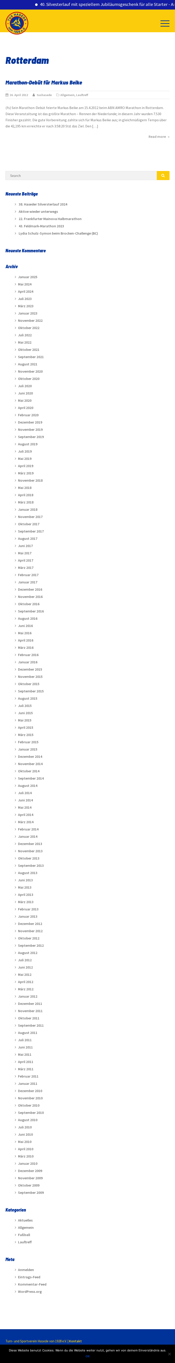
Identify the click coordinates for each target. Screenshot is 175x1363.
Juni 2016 (25, 625)
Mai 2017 (24, 553)
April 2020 (25, 407)
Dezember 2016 (30, 589)
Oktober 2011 (28, 1018)
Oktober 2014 (28, 771)
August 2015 (27, 698)
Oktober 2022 (28, 327)
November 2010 (30, 1098)
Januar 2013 (27, 916)
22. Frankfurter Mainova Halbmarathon (50, 218)
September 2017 (31, 531)
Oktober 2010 (28, 1105)
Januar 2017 (27, 582)
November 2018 (30, 480)
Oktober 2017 (28, 524)
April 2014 (25, 814)
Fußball (24, 1234)
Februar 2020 (28, 415)
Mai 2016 (24, 633)
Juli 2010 (25, 1127)
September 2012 (31, 945)
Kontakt (75, 1341)
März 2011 (25, 1069)
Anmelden (26, 1269)
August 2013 (27, 872)
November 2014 (30, 763)
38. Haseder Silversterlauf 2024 (43, 204)
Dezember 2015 (30, 669)
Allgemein (67, 95)
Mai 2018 (24, 487)
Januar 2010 (27, 1163)
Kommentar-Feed (32, 1284)
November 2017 (30, 516)
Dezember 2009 (30, 1170)
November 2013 (30, 851)
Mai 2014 (24, 807)
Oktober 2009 (28, 1185)
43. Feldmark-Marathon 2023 (41, 226)
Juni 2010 (25, 1134)
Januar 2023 (27, 313)
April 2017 (25, 560)
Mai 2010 (24, 1141)
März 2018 (25, 502)
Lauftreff (82, 95)
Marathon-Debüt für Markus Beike (43, 82)
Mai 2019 (24, 458)
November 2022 (30, 320)
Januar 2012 (27, 996)
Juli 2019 (25, 451)
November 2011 (30, 1011)
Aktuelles (25, 1220)
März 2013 (25, 902)
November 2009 (30, 1178)
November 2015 (30, 676)
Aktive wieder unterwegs (38, 211)
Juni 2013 (25, 880)
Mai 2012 (24, 974)
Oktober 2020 (28, 378)
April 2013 (25, 894)
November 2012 (30, 931)
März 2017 (25, 567)
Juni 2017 (25, 545)
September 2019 (31, 436)
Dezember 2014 (30, 756)
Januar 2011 (27, 1083)
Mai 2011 (24, 1054)
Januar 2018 (27, 509)
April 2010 (25, 1149)
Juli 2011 (25, 1040)
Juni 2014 (25, 800)
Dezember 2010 (30, 1090)
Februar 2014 (28, 829)
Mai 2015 (24, 720)
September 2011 (31, 1025)
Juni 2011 (25, 1047)
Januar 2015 (27, 749)
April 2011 (25, 1061)
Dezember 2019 (30, 422)
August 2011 (27, 1032)
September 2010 (31, 1112)
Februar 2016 (28, 654)
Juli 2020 (25, 386)
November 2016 (30, 596)
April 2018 (25, 495)
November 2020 (30, 371)
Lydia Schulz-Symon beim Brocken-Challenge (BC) (58, 233)
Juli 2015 (25, 705)
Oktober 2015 (28, 684)
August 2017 (27, 538)
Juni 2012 (25, 967)
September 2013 (31, 865)
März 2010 (25, 1156)
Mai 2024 (24, 284)
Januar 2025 (27, 277)
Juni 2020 (25, 393)
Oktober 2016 (28, 604)
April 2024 (25, 291)
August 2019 (27, 444)
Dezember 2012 (30, 923)
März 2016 (25, 647)
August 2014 (27, 785)
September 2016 (31, 611)
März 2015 (25, 734)
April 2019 (25, 465)
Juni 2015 (25, 713)
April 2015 (25, 727)
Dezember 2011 (30, 1003)
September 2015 (31, 691)
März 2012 (25, 989)
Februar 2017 (28, 574)
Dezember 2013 (30, 843)
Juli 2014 (25, 793)
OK (87, 1356)
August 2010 (27, 1120)
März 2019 (25, 473)
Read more (159, 136)
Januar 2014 (27, 836)
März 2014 (25, 822)
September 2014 (31, 778)
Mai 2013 (24, 887)
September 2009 (31, 1192)
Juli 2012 (25, 960)
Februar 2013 (28, 909)
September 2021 (31, 356)
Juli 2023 (25, 298)
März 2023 (25, 306)
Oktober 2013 (28, 858)
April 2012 (25, 981)
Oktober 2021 (28, 349)
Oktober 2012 (28, 938)
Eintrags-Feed (29, 1277)
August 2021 (27, 364)
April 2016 (25, 640)
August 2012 (27, 952)
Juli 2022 (25, 335)
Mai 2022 (24, 342)
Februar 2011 (28, 1076)
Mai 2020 (24, 400)
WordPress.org (30, 1291)
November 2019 (30, 429)
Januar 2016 (27, 662)
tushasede (44, 95)
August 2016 (27, 618)
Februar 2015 (28, 742)
